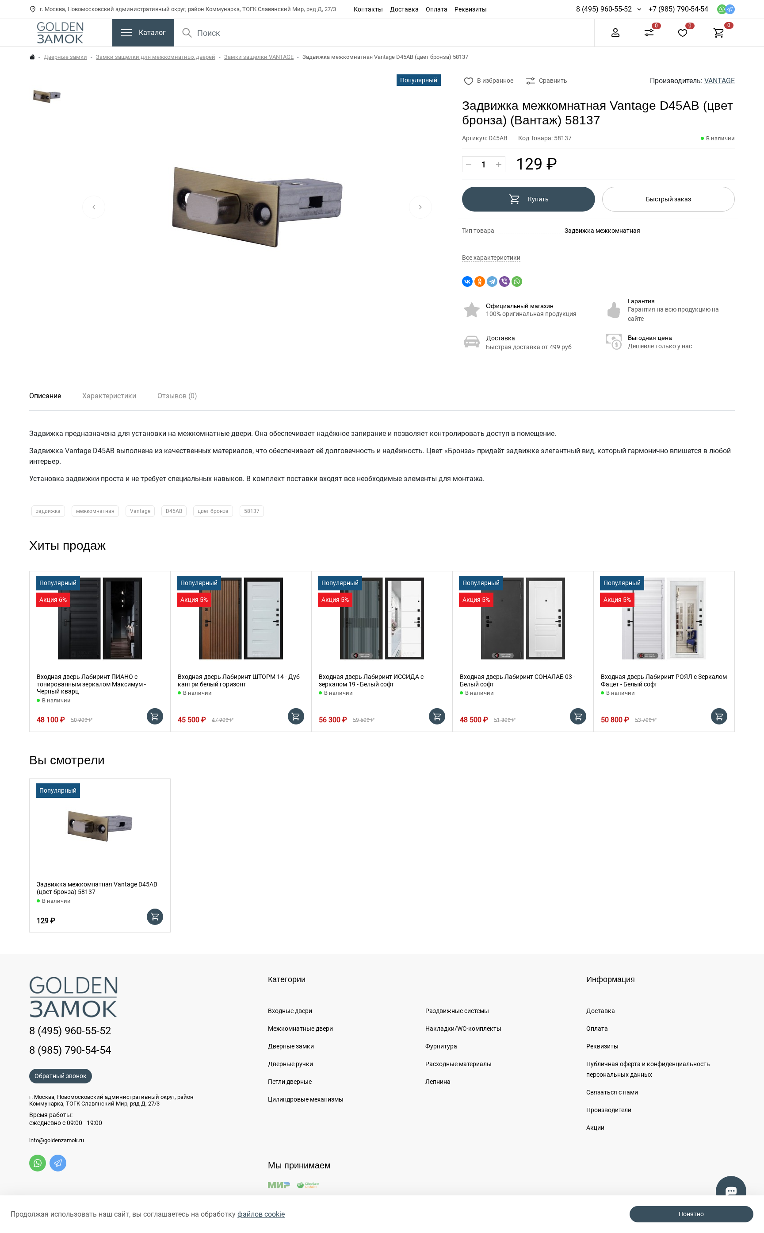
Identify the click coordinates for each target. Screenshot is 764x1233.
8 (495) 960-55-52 (604, 9)
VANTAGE (719, 81)
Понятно (691, 1214)
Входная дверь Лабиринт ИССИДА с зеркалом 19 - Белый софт (371, 680)
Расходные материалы (458, 1063)
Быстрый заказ (668, 199)
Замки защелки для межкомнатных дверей (155, 57)
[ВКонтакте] (467, 281)
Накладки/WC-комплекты (463, 1028)
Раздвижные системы (457, 1010)
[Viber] (504, 281)
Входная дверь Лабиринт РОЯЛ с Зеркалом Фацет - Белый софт (664, 680)
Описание (45, 396)
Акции (595, 1127)
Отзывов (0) (177, 396)
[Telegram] (492, 281)
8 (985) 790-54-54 (70, 1050)
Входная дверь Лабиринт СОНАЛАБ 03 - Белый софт (517, 680)
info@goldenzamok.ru (56, 1140)
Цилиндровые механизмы (306, 1099)
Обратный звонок (60, 1075)
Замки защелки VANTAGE (259, 57)
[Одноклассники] (479, 281)
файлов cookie (261, 1214)
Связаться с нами (612, 1092)
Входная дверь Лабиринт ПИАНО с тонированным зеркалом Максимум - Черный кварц (91, 684)
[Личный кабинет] (615, 32)
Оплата (436, 9)
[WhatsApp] (517, 281)
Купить (538, 199)
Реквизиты (471, 9)
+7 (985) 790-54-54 (678, 9)
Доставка (404, 9)
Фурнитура (441, 1046)
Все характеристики (491, 257)
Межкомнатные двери (300, 1028)
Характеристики (109, 396)
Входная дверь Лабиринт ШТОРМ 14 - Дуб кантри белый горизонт (239, 680)
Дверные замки (65, 57)
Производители (608, 1110)
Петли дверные (290, 1081)
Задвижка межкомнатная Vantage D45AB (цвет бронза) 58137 (97, 888)
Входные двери (290, 1010)
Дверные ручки (290, 1063)
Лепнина (438, 1081)
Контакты (368, 9)
